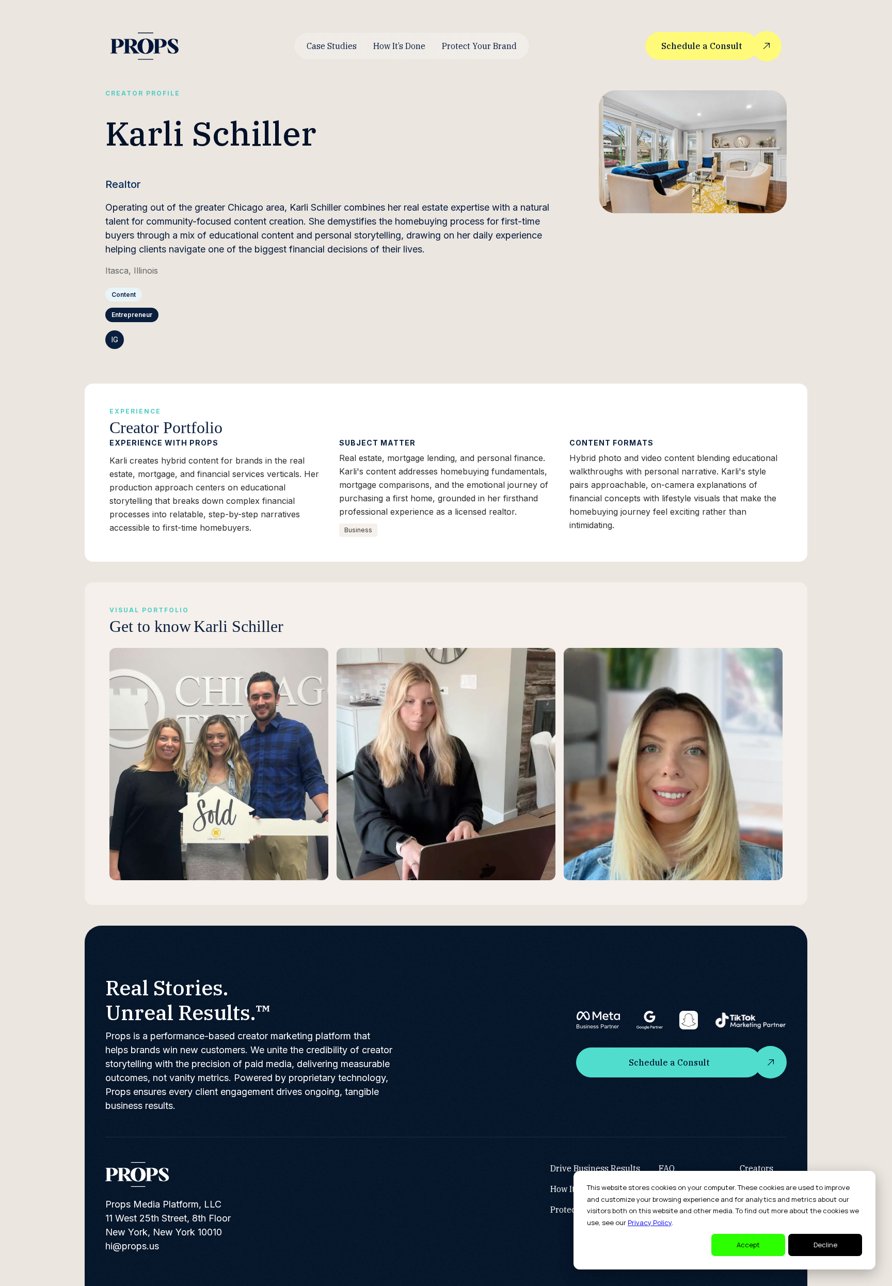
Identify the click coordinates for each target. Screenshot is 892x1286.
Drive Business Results (595, 1168)
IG (115, 339)
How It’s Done (399, 46)
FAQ (667, 1168)
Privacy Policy (650, 1222)
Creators (756, 1168)
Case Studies (332, 46)
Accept (748, 1244)
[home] (144, 46)
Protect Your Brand (479, 46)
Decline (825, 1244)
